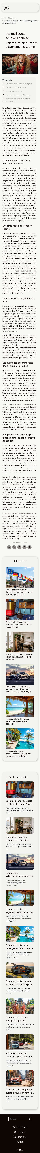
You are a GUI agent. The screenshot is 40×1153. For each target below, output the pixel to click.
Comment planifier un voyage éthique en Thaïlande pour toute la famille (18, 1022)
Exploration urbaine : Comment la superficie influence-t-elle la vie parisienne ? (19, 657)
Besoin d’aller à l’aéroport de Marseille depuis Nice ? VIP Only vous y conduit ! (19, 625)
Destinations (20, 1137)
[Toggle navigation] (6, 8)
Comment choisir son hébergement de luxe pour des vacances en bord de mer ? (18, 754)
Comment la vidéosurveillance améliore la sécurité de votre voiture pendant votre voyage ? (18, 689)
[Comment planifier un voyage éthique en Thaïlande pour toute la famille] (20, 1006)
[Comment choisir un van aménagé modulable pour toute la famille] (20, 970)
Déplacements (12, 18)
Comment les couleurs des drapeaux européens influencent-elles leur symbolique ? (19, 592)
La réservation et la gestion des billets (16, 91)
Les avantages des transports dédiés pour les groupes (20, 95)
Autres (20, 1142)
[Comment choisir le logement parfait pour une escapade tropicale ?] (20, 706)
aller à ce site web (13, 218)
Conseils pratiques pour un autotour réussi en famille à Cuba (20, 1093)
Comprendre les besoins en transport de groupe (19, 84)
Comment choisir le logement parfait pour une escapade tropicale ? (18, 722)
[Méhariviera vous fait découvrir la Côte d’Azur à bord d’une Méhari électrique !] (20, 1042)
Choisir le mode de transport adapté (16, 87)
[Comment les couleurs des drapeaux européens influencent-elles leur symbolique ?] (20, 577)
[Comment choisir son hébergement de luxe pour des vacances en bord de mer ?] (20, 738)
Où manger (20, 1132)
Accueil (3, 18)
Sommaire (8, 80)
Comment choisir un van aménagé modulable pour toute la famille (19, 984)
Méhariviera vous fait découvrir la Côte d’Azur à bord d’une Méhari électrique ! (19, 1058)
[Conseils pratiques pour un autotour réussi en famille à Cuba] (20, 1078)
